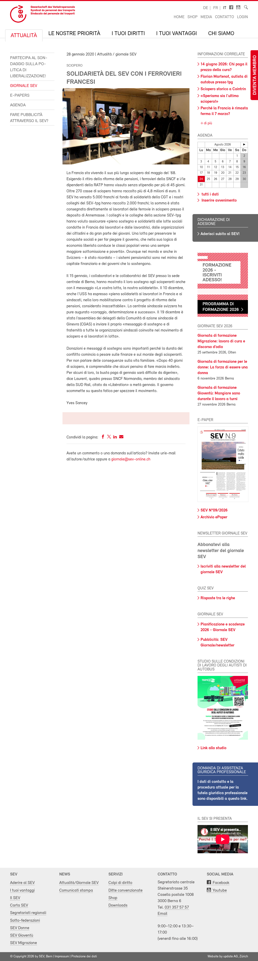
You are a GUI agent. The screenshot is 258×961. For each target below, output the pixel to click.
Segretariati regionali (28, 913)
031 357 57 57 (177, 907)
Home (179, 17)
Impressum (62, 956)
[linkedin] (115, 437)
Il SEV (15, 898)
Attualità (24, 36)
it (224, 8)
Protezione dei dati (84, 956)
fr (215, 8)
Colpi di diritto (120, 883)
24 (201, 179)
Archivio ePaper (214, 517)
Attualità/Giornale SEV (79, 883)
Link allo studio (213, 748)
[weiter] (244, 144)
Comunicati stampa (76, 890)
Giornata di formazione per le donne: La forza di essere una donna (223, 367)
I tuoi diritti (128, 34)
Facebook (221, 883)
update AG (230, 956)
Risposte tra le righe (218, 598)
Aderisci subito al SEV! (220, 234)
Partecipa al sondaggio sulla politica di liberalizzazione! (28, 67)
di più (207, 123)
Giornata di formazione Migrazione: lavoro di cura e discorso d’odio (221, 341)
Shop (192, 17)
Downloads (117, 905)
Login (242, 17)
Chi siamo (221, 34)
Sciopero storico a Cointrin (223, 89)
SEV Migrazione (23, 943)
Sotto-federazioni (25, 920)
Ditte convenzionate (125, 890)
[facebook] (103, 437)
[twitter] (109, 437)
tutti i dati (210, 194)
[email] (121, 437)
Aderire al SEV (22, 883)
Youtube (220, 890)
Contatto (224, 17)
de (205, 8)
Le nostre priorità (74, 34)
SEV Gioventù (21, 935)
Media (206, 17)
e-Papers (19, 95)
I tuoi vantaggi (176, 34)
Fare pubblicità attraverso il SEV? (29, 118)
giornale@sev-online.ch (130, 459)
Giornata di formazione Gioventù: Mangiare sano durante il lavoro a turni (219, 393)
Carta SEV (19, 905)
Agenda (18, 105)
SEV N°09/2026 (214, 510)
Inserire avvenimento (219, 201)
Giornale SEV (23, 86)
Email (162, 914)
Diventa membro (255, 75)
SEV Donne (19, 928)
